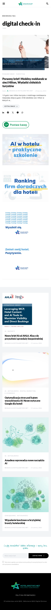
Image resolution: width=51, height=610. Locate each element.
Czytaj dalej (9, 106)
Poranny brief (8, 74)
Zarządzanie (10, 515)
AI (5, 331)
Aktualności (13, 391)
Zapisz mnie (37, 555)
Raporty (11, 331)
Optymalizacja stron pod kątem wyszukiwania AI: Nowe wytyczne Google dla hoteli (22, 400)
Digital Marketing (28, 391)
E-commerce (10, 393)
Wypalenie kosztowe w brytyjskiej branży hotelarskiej (23, 521)
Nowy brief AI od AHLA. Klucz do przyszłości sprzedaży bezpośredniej (24, 337)
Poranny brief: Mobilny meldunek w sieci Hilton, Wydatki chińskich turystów (24, 82)
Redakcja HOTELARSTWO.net (21, 91)
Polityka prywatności (25, 595)
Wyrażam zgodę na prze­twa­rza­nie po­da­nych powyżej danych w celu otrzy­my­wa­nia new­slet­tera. (24, 563)
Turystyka (20, 74)
